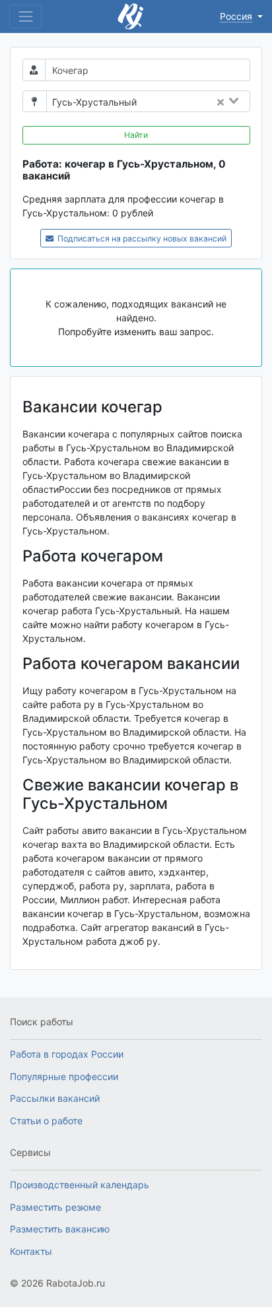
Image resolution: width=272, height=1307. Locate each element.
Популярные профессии (64, 1076)
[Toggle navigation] (25, 16)
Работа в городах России (66, 1054)
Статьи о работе (46, 1120)
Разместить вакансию (60, 1228)
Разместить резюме (55, 1207)
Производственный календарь (79, 1184)
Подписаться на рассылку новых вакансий (140, 238)
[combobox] (197, 102)
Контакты (31, 1251)
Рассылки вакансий (55, 1098)
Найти (136, 135)
